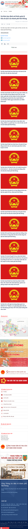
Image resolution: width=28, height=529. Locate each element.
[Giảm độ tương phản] (9, 24)
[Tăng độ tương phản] (7, 24)
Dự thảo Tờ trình (4, 35)
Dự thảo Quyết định (7, 38)
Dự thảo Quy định (6, 40)
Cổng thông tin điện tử (11, 2)
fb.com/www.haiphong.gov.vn (8, 512)
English (6, 5)
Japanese (11, 5)
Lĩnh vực (5, 11)
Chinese (18, 5)
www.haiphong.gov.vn (4, 523)
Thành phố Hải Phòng (14, 4)
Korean (14, 5)
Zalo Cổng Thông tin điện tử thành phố (10, 514)
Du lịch (10, 11)
